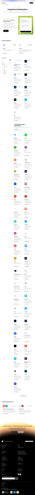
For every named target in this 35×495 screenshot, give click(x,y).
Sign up (16, 478)
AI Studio (3, 453)
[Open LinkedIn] (20, 474)
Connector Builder (4, 451)
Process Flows (3, 452)
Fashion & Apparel (4, 457)
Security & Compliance (4, 482)
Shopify (19, 445)
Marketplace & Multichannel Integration (22, 453)
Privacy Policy (3, 483)
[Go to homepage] (3, 3)
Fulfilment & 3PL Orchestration (21, 452)
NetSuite (19, 446)
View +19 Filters (4, 73)
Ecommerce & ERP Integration (21, 451)
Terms (2, 485)
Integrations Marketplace (21, 447)
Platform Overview (4, 445)
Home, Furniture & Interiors (5, 459)
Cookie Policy (3, 484)
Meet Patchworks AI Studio (22, 0)
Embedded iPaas (4, 446)
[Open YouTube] (18, 474)
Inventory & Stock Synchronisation (22, 454)
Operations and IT (20, 458)
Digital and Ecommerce (20, 459)
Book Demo (3, 447)
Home (2, 4)
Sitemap (2, 486)
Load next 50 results (23, 395)
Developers (19, 457)
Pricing (2, 448)
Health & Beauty (4, 458)
